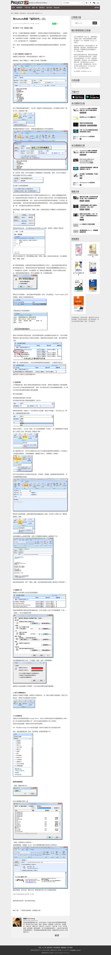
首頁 (13, 7)
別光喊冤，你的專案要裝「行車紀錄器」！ (89, 174)
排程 (81, 178)
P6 (80, 138)
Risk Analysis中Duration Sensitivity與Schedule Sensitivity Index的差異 (87, 161)
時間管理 (87, 200)
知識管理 (82, 200)
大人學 (44, 947)
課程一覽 (34, 7)
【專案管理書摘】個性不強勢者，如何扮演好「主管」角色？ (89, 206)
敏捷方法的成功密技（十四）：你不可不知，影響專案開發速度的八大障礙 (89, 215)
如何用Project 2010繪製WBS (88, 117)
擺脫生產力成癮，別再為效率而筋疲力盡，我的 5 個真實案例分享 (89, 197)
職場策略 (82, 209)
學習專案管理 (83, 112)
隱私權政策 (56, 947)
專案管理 (19, 7)
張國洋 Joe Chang (28, 23)
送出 (95, 23)
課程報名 (42, 7)
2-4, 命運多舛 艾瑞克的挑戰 (87, 224)
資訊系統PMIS (23, 13)
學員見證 (56, 7)
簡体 (97, 7)
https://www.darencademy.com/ (30, 920)
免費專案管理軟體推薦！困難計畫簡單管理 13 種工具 (89, 168)
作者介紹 (27, 7)
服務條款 (63, 947)
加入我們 (69, 947)
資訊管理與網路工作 (92, 125)
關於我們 (49, 7)
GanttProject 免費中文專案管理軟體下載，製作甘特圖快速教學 (88, 109)
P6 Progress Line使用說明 (87, 136)
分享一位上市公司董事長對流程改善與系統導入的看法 (89, 130)
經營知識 (87, 209)
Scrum (82, 219)
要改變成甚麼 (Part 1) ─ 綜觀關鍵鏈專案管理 (89, 231)
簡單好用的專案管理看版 (86, 123)
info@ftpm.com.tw (75, 950)
